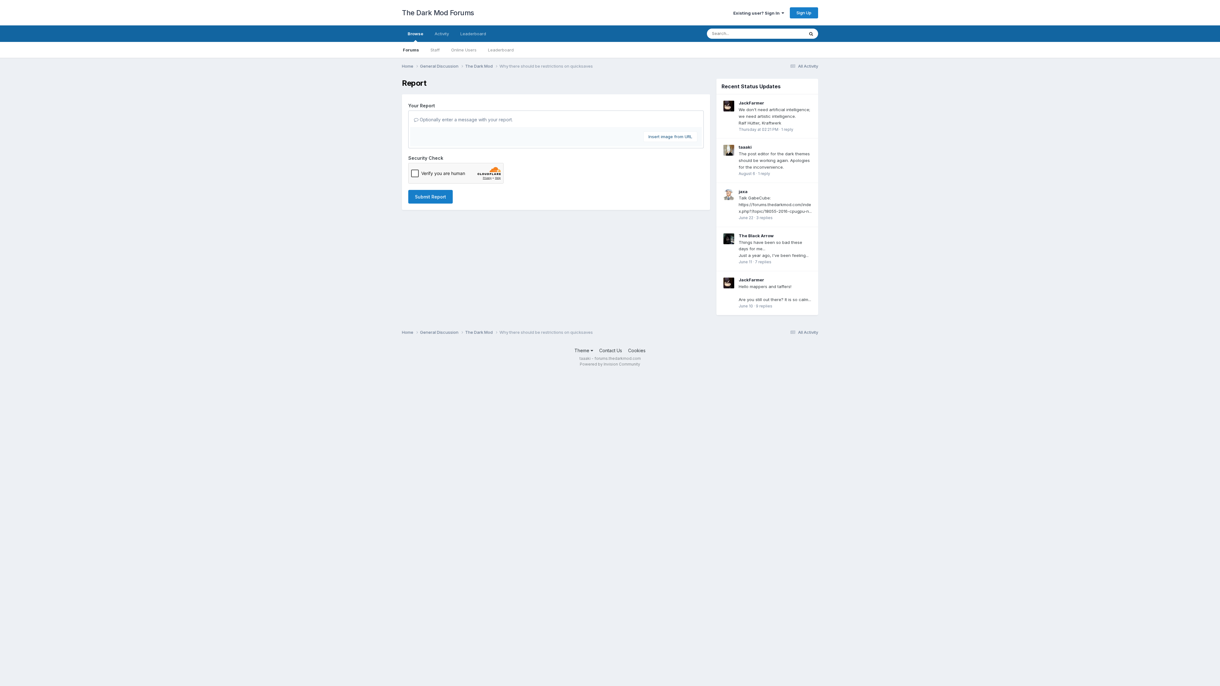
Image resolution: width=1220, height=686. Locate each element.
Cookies (637, 350)
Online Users (464, 49)
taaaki (745, 147)
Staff (435, 49)
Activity (442, 33)
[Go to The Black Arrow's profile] (728, 238)
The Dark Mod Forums (438, 13)
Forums (411, 49)
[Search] (811, 34)
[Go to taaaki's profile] (728, 150)
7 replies (763, 261)
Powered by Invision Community (610, 364)
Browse (415, 33)
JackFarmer (751, 102)
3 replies (764, 217)
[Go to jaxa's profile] (728, 194)
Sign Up (803, 12)
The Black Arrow (756, 235)
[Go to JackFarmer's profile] (728, 106)
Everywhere (784, 33)
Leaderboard (501, 49)
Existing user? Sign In (757, 13)
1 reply (787, 129)
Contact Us (610, 350)
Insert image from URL (670, 136)
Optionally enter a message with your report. (465, 119)
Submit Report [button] (430, 196)
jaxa (743, 191)
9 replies (764, 306)
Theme (582, 350)
